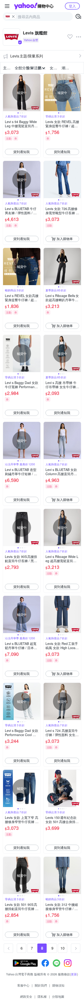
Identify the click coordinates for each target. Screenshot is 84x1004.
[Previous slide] (6, 92)
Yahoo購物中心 (33, 6)
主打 (6, 67)
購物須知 (58, 985)
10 (62, 948)
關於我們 (41, 985)
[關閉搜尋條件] (13, 16)
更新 (74, 974)
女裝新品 (54, 67)
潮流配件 (66, 67)
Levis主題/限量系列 (26, 56)
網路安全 (26, 996)
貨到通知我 (21, 151)
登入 (72, 5)
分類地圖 (58, 996)
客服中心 (23, 985)
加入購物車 (64, 238)
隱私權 (42, 996)
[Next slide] (37, 92)
